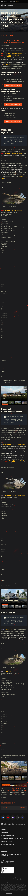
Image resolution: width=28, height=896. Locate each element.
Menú (26, 6)
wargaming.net (8, 861)
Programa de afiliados (7, 835)
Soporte (3, 829)
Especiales (16, 10)
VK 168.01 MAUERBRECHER (12, 42)
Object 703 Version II (17, 789)
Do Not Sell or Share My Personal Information (11, 855)
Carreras (4, 851)
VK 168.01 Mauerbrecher (11, 790)
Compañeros (4, 832)
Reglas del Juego (6, 848)
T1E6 (22, 42)
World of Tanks (7, 6)
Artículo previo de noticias (4, 808)
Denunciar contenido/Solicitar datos (12, 838)
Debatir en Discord (6, 35)
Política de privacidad (7, 845)
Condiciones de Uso (6, 842)
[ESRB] (7, 870)
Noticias (10, 10)
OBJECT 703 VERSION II (14, 40)
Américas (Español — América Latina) (14, 824)
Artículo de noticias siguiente (23, 808)
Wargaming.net (9, 893)
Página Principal (4, 10)
